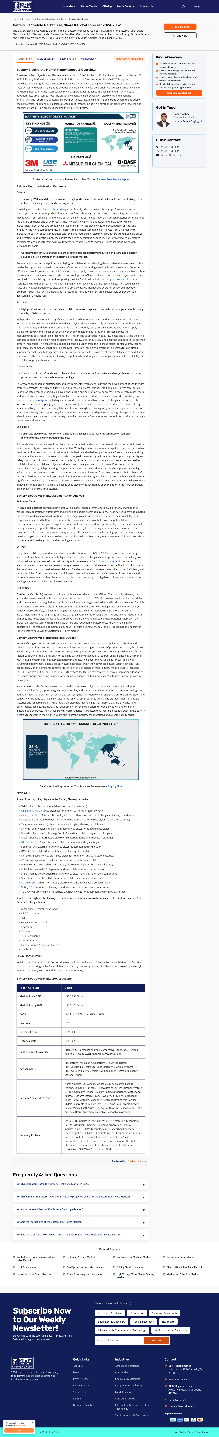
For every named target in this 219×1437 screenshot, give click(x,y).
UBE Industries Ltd (31, 810)
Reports (26, 19)
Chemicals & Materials (164, 1313)
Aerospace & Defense (110, 1313)
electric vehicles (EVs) (54, 209)
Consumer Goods (125, 1398)
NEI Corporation (30, 842)
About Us (78, 1365)
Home (16, 19)
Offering (107, 6)
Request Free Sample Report (113, 179)
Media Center (125, 6)
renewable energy (127, 279)
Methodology (88, 58)
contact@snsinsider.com (182, 1406)
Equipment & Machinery (45, 19)
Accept (19, 1430)
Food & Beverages (143, 1321)
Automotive (137, 1313)
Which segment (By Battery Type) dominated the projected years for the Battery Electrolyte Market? (73, 1196)
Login (197, 6)
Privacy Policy (179, 1432)
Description (25, 58)
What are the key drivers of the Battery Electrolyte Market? (50, 1209)
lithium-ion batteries (107, 561)
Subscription (80, 1392)
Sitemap (77, 1398)
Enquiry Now (115, 786)
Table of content (46, 58)
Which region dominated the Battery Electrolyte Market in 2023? (53, 1184)
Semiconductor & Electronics (170, 1330)
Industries (68, 6)
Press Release (81, 1379)
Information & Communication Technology (122, 1330)
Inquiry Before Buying (186, 121)
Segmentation (68, 58)
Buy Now (182, 35)
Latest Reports (81, 1385)
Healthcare (168, 1321)
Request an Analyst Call (179, 92)
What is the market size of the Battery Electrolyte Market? (49, 1222)
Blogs (76, 1372)
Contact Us (146, 6)
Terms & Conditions (198, 1432)
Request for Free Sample (129, 58)
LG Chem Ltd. (28, 882)
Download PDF (181, 26)
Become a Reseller (83, 1405)
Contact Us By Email (171, 154)
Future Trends (89, 6)
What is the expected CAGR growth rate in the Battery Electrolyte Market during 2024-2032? (68, 1234)
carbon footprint (38, 400)
